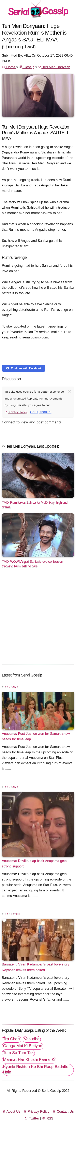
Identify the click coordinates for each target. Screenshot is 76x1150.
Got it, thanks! (40, 412)
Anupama (12, 687)
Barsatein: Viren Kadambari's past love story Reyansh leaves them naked (35, 967)
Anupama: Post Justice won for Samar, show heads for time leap (36, 736)
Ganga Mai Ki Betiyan (22, 1045)
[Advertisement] (38, 620)
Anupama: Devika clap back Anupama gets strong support (34, 863)
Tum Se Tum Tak (18, 1052)
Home (10, 67)
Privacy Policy (17, 412)
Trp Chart (11, 1039)
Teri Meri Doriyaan (55, 67)
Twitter (33, 1118)
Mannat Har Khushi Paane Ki (29, 1059)
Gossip (28, 67)
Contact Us (65, 1111)
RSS (49, 1118)
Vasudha (32, 1039)
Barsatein (13, 914)
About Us (13, 1111)
